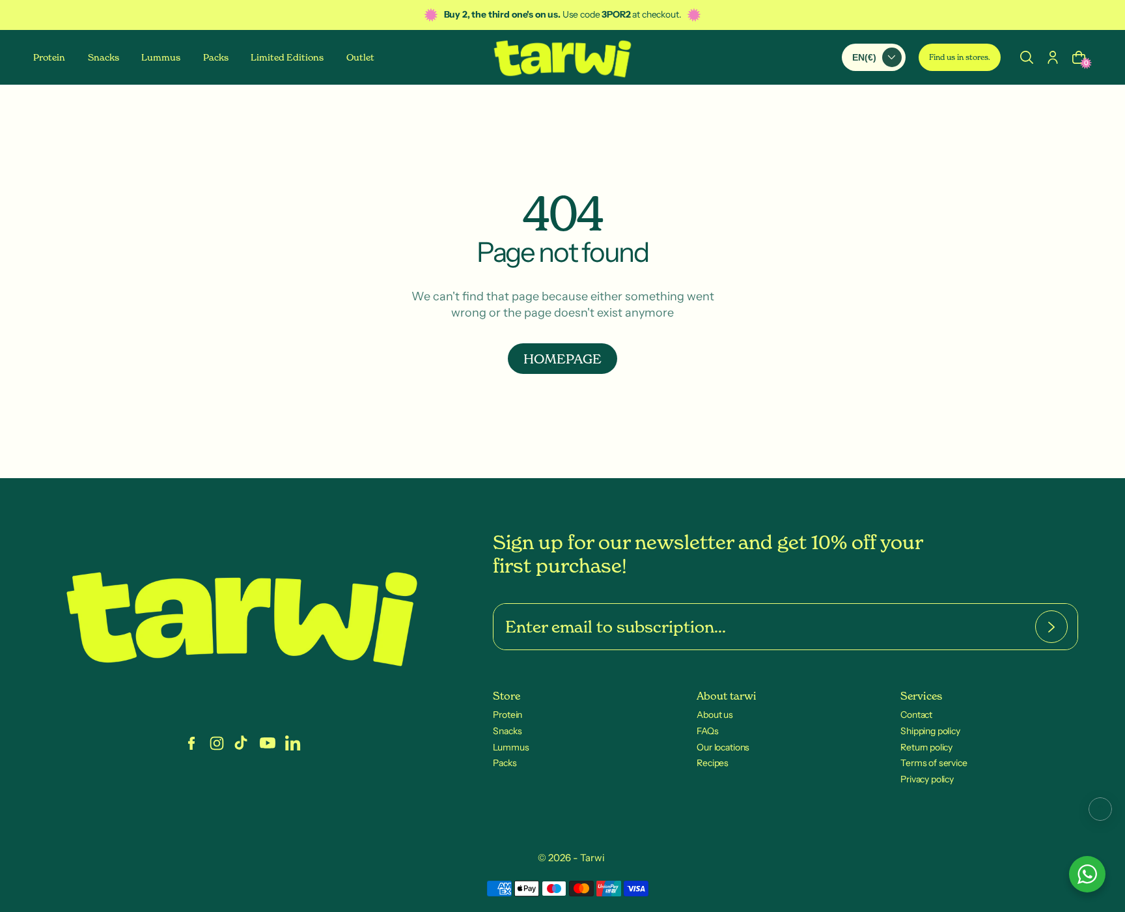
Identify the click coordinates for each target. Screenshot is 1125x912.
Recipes (713, 763)
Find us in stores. (959, 57)
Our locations (723, 747)
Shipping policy (930, 731)
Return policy (926, 747)
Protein (507, 714)
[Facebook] (191, 743)
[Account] (1053, 57)
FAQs (707, 731)
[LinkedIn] (293, 743)
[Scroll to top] (1100, 809)
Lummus (511, 747)
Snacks (507, 731)
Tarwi (592, 857)
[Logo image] (562, 57)
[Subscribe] (1051, 627)
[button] (1027, 57)
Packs (504, 763)
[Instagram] (217, 743)
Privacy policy (927, 779)
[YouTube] (267, 743)
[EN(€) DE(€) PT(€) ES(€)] (874, 56)
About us (715, 714)
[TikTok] (242, 743)
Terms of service (933, 763)
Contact (916, 714)
